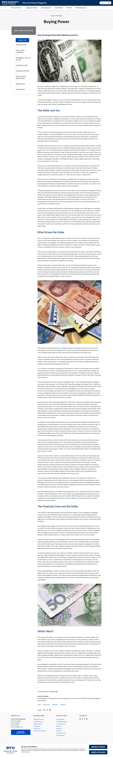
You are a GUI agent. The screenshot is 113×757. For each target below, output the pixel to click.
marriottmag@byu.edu (17, 727)
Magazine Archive (32, 8)
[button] (110, 746)
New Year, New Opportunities (21, 77)
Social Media (59, 8)
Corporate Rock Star (22, 71)
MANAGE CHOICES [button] (98, 747)
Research (63, 704)
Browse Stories (16, 8)
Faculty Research (56, 15)
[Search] (109, 2)
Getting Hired (20, 89)
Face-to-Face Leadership (20, 51)
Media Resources (81, 8)
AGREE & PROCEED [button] (98, 752)
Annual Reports (46, 8)
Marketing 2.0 (20, 84)
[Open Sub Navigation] (23, 8)
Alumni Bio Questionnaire (20, 732)
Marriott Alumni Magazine (35, 2)
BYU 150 (69, 8)
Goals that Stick (21, 45)
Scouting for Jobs (21, 65)
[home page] (10, 3)
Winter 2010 (46, 704)
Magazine (55, 704)
